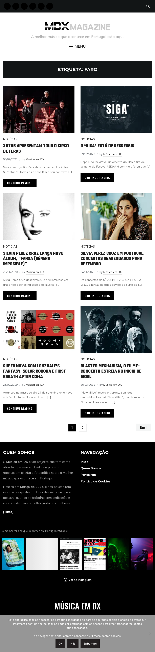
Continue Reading (19, 183)
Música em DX (35, 159)
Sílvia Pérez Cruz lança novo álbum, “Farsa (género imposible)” (33, 259)
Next (143, 427)
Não (72, 643)
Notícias (10, 139)
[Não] (150, 633)
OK (60, 643)
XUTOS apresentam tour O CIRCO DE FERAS (36, 149)
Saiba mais (90, 643)
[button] (77, 46)
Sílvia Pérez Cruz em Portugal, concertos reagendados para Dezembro (113, 259)
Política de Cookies (96, 481)
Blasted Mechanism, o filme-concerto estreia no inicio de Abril (111, 371)
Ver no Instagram (80, 579)
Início (85, 462)
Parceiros (88, 475)
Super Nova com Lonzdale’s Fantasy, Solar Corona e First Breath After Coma (34, 371)
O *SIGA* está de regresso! (108, 146)
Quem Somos (91, 468)
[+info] (8, 512)
